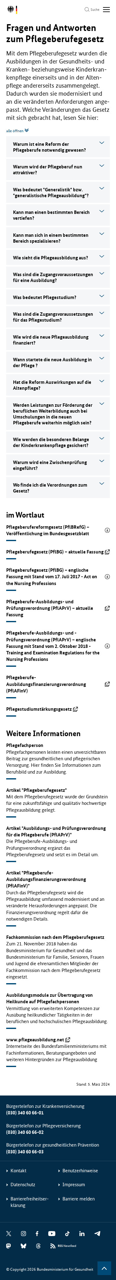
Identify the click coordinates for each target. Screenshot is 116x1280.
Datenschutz (23, 1184)
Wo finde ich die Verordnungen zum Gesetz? (50, 488)
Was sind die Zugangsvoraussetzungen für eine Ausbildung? (53, 277)
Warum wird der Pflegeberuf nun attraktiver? (47, 170)
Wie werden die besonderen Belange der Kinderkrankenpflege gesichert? (51, 442)
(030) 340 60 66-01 (25, 1113)
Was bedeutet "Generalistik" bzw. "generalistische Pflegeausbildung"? (51, 192)
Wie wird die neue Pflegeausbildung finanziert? (50, 340)
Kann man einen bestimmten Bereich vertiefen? (51, 215)
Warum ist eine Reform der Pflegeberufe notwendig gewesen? (49, 147)
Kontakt (18, 1171)
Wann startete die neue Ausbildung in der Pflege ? (52, 362)
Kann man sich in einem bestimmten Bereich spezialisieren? (50, 238)
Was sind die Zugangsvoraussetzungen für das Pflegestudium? (53, 317)
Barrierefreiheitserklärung (30, 1202)
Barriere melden (78, 1199)
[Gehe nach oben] (104, 1268)
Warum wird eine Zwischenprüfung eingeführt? (50, 465)
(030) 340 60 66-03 (25, 1152)
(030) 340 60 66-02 (25, 1132)
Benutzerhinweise (80, 1171)
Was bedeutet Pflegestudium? (44, 297)
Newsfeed (67, 1246)
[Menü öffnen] (106, 9)
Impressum (73, 1184)
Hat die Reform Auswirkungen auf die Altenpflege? (52, 385)
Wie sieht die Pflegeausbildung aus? (50, 258)
